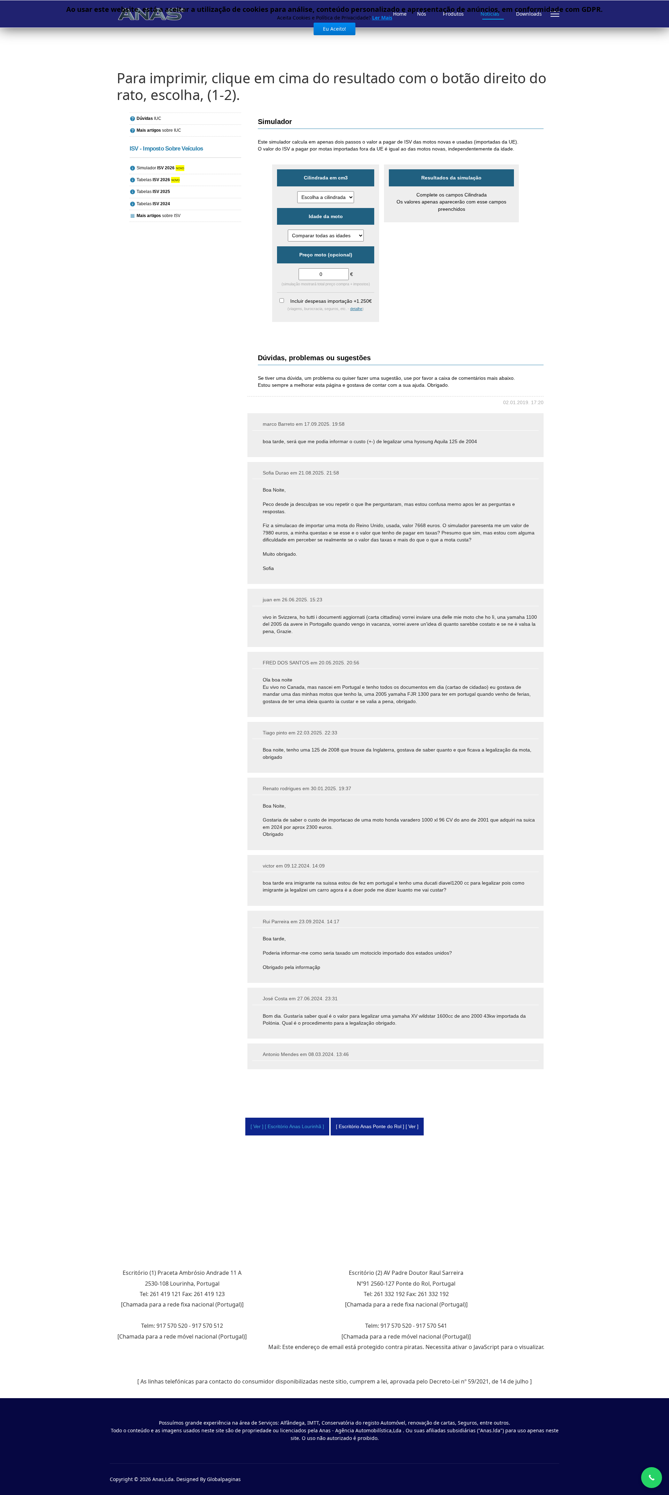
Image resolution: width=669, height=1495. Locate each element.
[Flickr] (557, 1479)
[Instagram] (546, 1479)
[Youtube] (525, 1479)
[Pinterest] (514, 1479)
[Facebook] (492, 1479)
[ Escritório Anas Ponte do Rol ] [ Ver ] (377, 1126)
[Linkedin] (536, 1479)
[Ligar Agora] (651, 1477)
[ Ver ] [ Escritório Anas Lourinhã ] (287, 1126)
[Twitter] (503, 1479)
